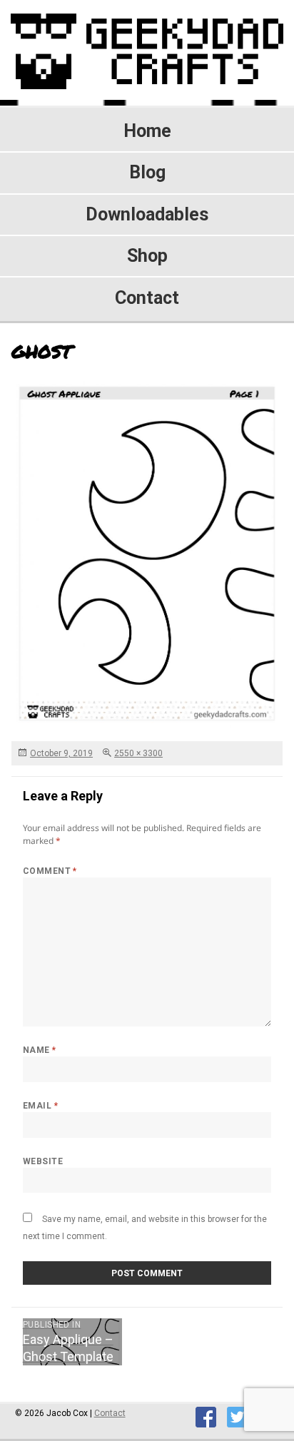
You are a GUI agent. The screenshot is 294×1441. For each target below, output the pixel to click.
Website (43, 1161)
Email (40, 1106)
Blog (147, 172)
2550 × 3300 (138, 753)
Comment (50, 871)
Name (39, 1050)
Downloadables (147, 214)
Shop (147, 255)
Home (147, 131)
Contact (147, 297)
